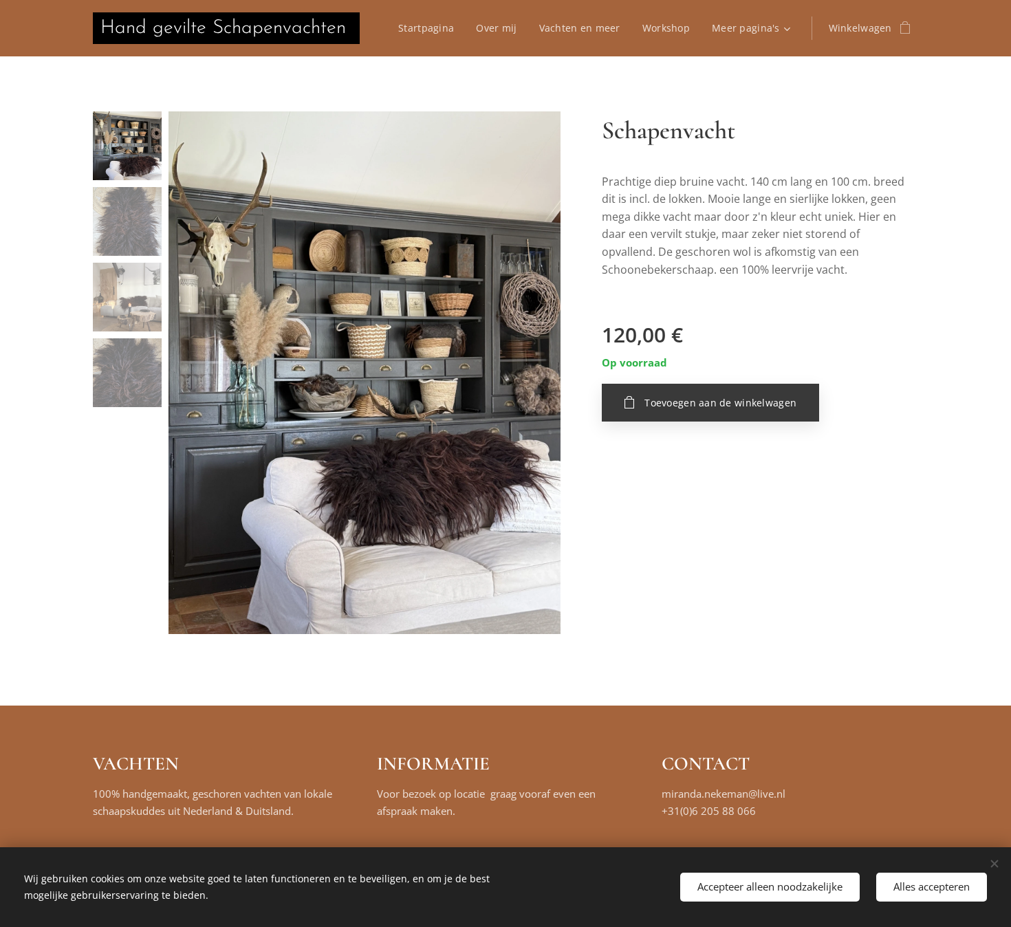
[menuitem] (430, 28)
